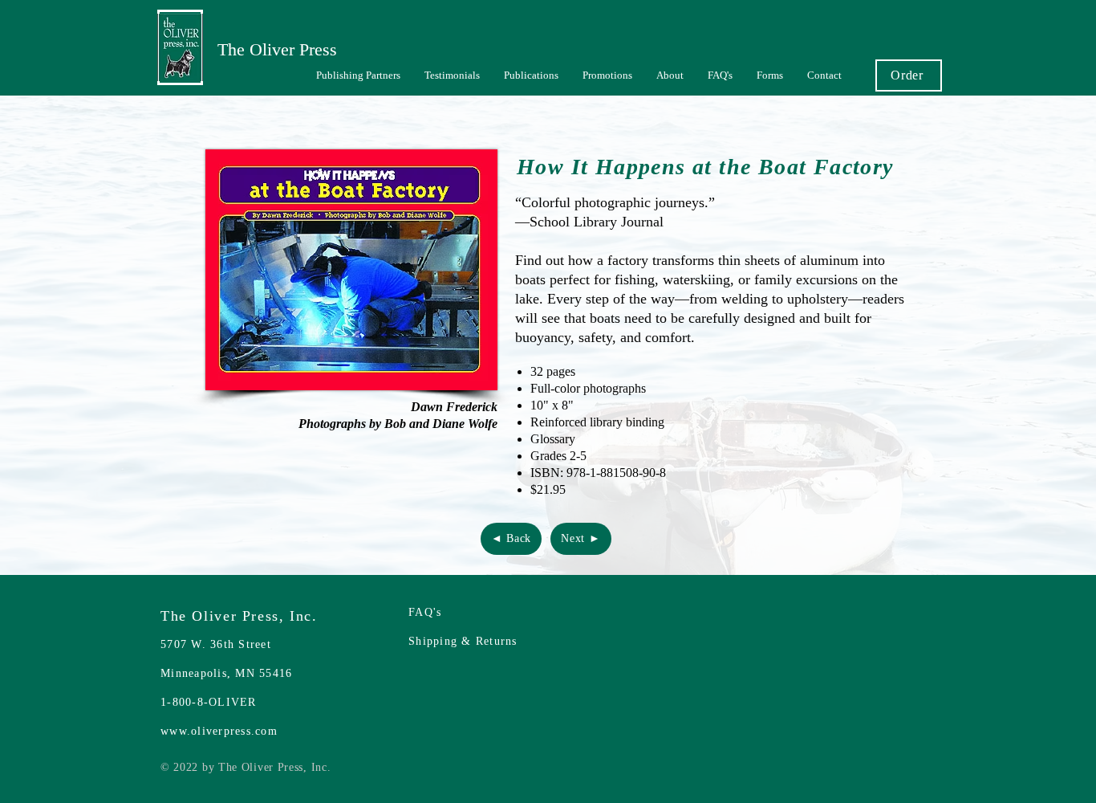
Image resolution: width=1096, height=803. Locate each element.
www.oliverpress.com (219, 731)
